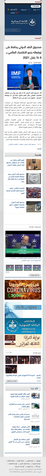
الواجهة (38, 461)
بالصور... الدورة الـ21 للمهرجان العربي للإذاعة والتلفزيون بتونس (23, 376)
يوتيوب (12, 13)
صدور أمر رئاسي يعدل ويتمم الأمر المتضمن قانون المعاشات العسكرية (19, 416)
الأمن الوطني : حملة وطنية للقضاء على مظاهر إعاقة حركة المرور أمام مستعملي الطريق (20, 429)
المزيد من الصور (11, 381)
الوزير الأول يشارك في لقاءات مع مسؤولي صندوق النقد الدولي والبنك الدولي (15, 162)
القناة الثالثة (11, 461)
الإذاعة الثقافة (13, 464)
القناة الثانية (20, 461)
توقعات (21, 144)
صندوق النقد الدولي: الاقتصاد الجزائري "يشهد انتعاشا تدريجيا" (16, 204)
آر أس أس (13, 9)
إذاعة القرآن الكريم (25, 464)
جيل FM (38, 466)
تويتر (34, 10)
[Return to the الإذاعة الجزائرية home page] (23, 19)
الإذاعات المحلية (19, 466)
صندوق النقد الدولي (30, 144)
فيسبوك (23, 10)
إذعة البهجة (30, 466)
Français (35, 6)
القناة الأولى (29, 461)
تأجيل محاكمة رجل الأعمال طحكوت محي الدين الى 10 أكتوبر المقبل (19, 442)
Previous (6, 272)
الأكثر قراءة (34, 389)
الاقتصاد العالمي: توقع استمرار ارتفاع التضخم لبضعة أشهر (15, 190)
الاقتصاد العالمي (13, 144)
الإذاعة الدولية (36, 464)
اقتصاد (39, 149)
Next (8, 272)
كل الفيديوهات (34, 275)
